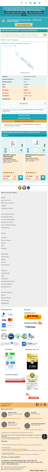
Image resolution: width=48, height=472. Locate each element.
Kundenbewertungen (24, 118)
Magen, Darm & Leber (7, 222)
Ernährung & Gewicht (7, 208)
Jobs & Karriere (5, 265)
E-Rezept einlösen (6, 240)
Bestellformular (5, 303)
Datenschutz (4, 278)
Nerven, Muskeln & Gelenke (8, 225)
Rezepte (3, 233)
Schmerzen (4, 237)
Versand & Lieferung (6, 292)
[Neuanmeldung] (35, 3)
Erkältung (3, 205)
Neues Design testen (23, 25)
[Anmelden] (39, 3)
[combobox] (22, 35)
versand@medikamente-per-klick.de (33, 429)
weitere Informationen (36, 12)
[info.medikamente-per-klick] (45, 404)
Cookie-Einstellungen (6, 284)
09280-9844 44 (5, 405)
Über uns (3, 262)
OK (24, 15)
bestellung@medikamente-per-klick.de (11, 418)
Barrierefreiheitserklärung (8, 281)
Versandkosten (18, 450)
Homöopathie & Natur (7, 216)
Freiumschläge (5, 300)
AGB (2, 276)
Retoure (3, 295)
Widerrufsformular (6, 297)
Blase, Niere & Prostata (7, 203)
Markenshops (4, 254)
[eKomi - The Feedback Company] (20, 188)
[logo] (3, 3)
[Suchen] (45, 35)
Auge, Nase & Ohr (6, 200)
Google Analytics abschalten (14, 12)
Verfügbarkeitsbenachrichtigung (24, 121)
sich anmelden (13, 109)
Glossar (3, 243)
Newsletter (4, 248)
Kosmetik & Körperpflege (7, 219)
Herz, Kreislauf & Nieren (7, 214)
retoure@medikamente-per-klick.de (33, 418)
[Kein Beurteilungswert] (8, 46)
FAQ (2, 245)
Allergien (3, 197)
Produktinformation (24, 115)
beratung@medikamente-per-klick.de (10, 428)
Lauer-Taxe (29, 444)
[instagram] (41, 404)
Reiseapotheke (5, 227)
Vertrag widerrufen (6, 286)
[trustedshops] (24, 188)
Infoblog (3, 259)
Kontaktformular (5, 273)
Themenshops (5, 256)
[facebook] (37, 404)
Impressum (4, 270)
